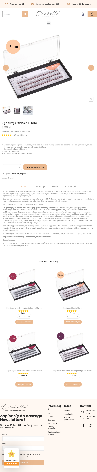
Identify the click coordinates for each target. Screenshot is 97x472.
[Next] (91, 68)
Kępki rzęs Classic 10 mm (73, 308)
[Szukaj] (25, 14)
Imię (4, 444)
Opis (23, 186)
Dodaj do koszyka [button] (24, 322)
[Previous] (6, 68)
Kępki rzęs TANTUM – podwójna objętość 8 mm (72, 370)
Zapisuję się (23, 462)
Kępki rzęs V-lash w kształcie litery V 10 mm (24, 308)
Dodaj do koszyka (35, 167)
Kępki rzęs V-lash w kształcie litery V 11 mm (24, 370)
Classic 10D (15, 173)
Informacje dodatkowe (46, 186)
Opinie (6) (70, 186)
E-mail (4, 434)
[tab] (23, 186)
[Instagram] (90, 425)
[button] (49, 23)
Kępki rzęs (24, 173)
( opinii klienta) (21, 135)
